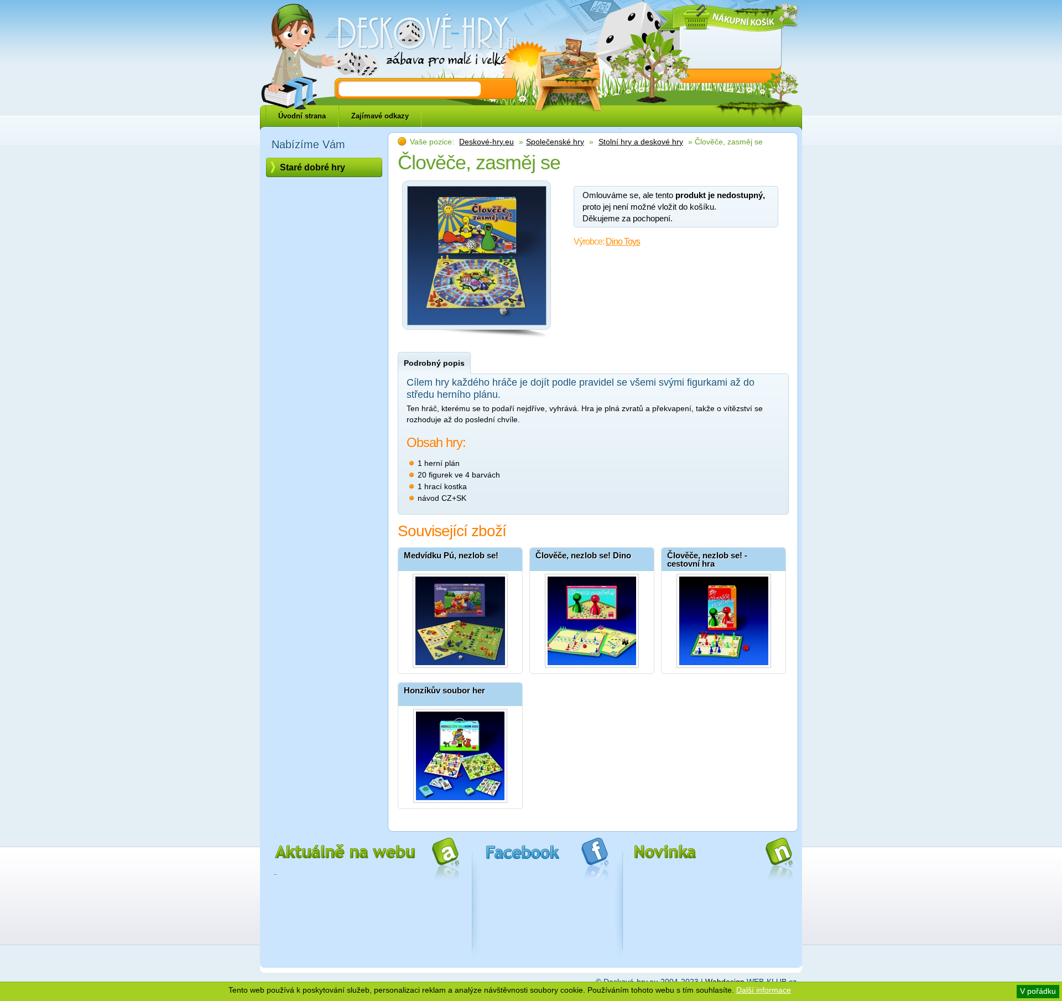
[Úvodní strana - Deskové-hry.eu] (420, 41)
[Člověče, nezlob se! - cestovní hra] (723, 618)
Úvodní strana (302, 116)
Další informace (763, 990)
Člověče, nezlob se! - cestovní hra (707, 559)
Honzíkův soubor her (444, 690)
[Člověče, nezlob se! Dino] (592, 618)
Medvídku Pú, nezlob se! (451, 555)
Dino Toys (623, 241)
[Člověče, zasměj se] (476, 328)
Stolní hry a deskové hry (640, 141)
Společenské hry (555, 141)
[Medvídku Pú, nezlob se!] (460, 618)
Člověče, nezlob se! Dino (583, 555)
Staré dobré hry (312, 167)
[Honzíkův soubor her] (460, 753)
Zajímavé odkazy (380, 116)
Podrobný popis (434, 363)
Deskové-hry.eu (486, 141)
